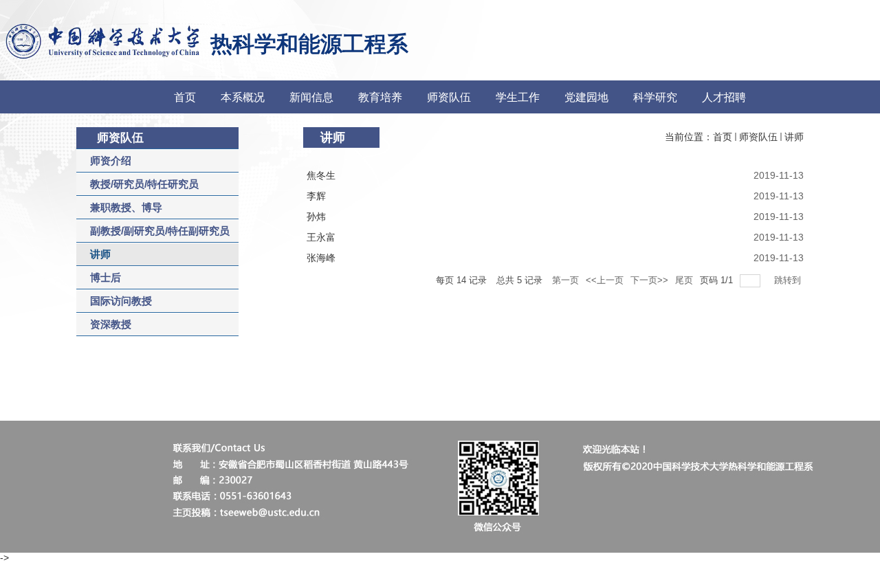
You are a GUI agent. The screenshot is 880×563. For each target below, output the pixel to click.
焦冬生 (321, 175)
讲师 (794, 136)
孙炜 (316, 216)
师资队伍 (758, 136)
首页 (722, 136)
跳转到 (789, 280)
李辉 (316, 195)
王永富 (321, 237)
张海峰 (321, 257)
